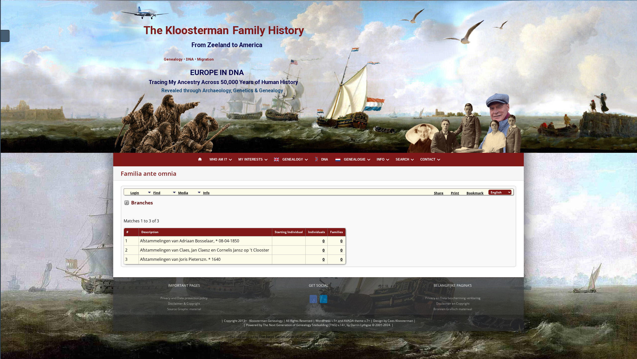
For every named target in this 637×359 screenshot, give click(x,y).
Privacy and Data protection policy (184, 298)
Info (206, 192)
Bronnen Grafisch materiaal (452, 309)
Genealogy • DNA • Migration (189, 59)
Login (134, 192)
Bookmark (475, 193)
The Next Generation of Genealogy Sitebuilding (299, 336)
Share (438, 193)
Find (156, 192)
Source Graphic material (184, 309)
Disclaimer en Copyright (453, 303)
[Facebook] (313, 299)
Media (183, 192)
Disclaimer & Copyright (184, 303)
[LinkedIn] (323, 299)
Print (455, 193)
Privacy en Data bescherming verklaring (452, 298)
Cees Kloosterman (328, 344)
